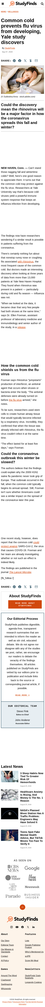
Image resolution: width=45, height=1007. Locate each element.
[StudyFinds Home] (23, 3)
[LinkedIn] (33, 927)
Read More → (22, 695)
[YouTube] (17, 927)
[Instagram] (11, 927)
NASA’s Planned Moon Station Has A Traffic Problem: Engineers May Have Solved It (32, 816)
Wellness (13, 12)
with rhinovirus (26, 261)
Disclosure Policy (19, 1002)
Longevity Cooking (33, 982)
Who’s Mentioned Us (34, 952)
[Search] (42, 3)
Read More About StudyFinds (25, 604)
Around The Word (9, 976)
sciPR (27, 956)
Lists (27, 941)
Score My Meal (31, 961)
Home (3, 12)
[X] (28, 927)
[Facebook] (22, 927)
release (21, 327)
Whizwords (6, 989)
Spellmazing (6, 984)
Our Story (5, 941)
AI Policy (5, 961)
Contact (4, 956)
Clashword (6, 980)
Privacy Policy (7, 1002)
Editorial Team (7, 945)
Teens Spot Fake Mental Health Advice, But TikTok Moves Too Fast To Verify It (31, 838)
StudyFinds (10, 48)
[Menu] (3, 3)
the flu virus (15, 400)
